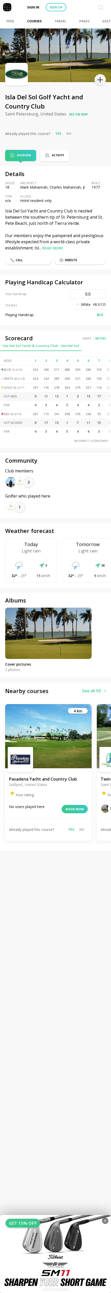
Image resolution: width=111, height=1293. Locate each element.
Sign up (56, 7)
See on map (78, 114)
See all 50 (91, 691)
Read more (52, 248)
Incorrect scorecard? (91, 441)
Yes (58, 133)
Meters (100, 338)
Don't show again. (56, 1289)
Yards (86, 338)
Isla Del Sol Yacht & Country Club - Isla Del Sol (41, 345)
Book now (75, 809)
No (69, 133)
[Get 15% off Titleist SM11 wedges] (55, 1254)
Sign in (33, 7)
